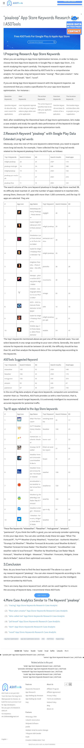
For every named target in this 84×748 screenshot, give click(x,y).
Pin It (66, 651)
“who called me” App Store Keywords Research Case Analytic (37, 616)
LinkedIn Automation (33, 720)
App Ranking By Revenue (34, 695)
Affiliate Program (53, 689)
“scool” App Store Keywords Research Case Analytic (33, 632)
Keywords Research (33, 689)
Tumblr (40, 651)
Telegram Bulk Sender (33, 733)
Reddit (33, 651)
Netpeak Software (32, 723)
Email (46, 651)
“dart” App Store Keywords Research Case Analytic (32, 626)
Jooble (28, 727)
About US (50, 709)
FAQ (27, 702)
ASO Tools (42, 595)
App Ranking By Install (33, 699)
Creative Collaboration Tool (35, 740)
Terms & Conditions (54, 699)
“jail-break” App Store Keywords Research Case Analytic (34, 621)
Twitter (26, 651)
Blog (48, 705)
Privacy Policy (51, 695)
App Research (30, 692)
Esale (27, 737)
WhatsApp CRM (31, 717)
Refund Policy (51, 702)
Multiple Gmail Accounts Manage (37, 730)
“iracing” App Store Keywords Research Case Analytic (33, 605)
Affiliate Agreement (54, 692)
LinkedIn (60, 651)
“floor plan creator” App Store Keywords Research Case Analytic (38, 610)
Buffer (52, 651)
